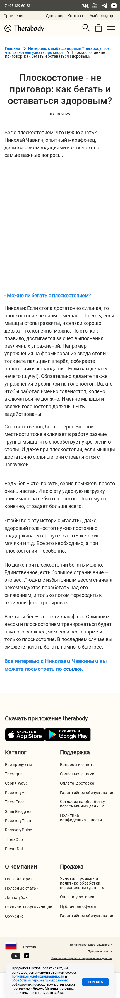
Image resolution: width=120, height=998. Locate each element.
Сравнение (14, 15)
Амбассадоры (103, 15)
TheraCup (14, 839)
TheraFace (15, 802)
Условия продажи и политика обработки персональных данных (82, 883)
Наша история (19, 879)
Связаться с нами (77, 774)
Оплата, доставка (77, 783)
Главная (12, 48)
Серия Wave (16, 783)
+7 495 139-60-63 (16, 6)
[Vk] (85, 5)
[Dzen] (114, 5)
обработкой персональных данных (40, 980)
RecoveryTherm (19, 820)
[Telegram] (104, 5)
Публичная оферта (78, 906)
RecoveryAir (16, 792)
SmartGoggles (18, 811)
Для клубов (16, 897)
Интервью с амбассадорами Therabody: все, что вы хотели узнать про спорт (58, 50)
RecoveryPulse (18, 830)
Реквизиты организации (28, 907)
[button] (86, 27)
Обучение (14, 916)
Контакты (77, 15)
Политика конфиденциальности (81, 817)
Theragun (14, 774)
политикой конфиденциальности (38, 976)
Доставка (55, 15)
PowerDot (14, 848)
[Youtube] (95, 5)
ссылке (72, 669)
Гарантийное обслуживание (87, 792)
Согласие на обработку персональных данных (82, 803)
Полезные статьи (22, 888)
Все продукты (18, 764)
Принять (95, 982)
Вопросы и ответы (78, 764)
